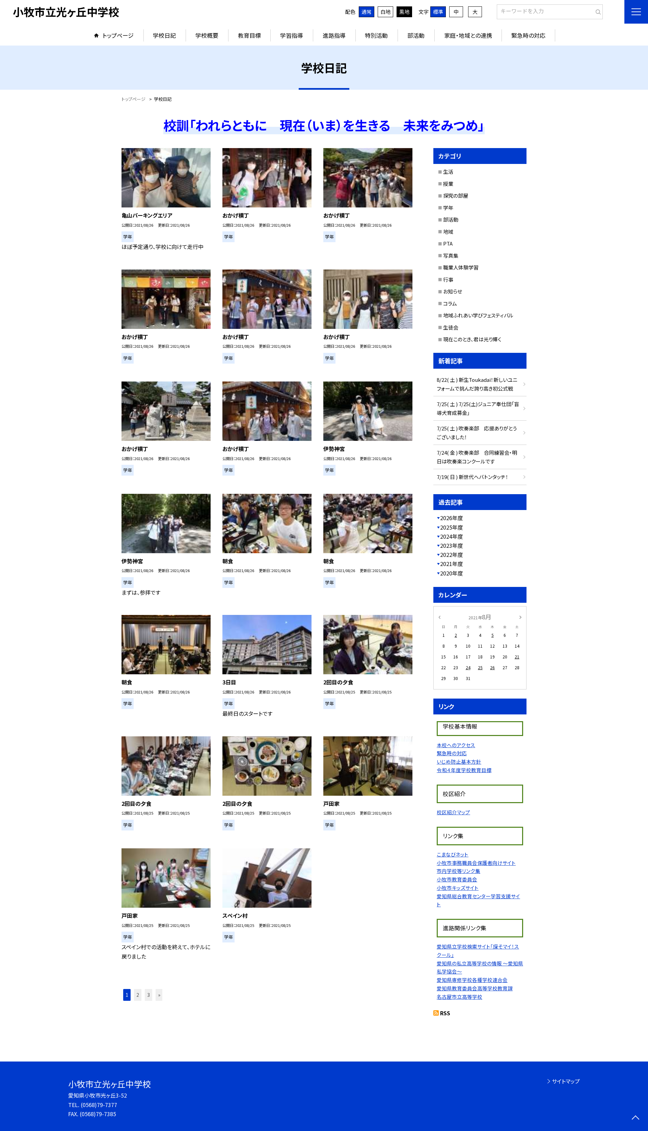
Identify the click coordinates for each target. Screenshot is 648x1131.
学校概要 (206, 35)
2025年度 (451, 527)
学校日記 (164, 35)
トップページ (118, 35)
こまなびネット (452, 854)
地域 (448, 231)
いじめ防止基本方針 (459, 761)
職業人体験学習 (461, 267)
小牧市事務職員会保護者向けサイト (476, 862)
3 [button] (148, 994)
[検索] (597, 10)
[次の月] (520, 616)
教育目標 (249, 35)
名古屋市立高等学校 (459, 996)
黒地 (404, 11)
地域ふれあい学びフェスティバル (478, 315)
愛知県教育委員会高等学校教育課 (475, 988)
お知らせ (452, 291)
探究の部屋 (455, 195)
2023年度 (451, 545)
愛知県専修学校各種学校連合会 (472, 979)
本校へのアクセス (456, 744)
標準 (438, 11)
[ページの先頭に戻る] (635, 1118)
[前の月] (439, 616)
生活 (448, 171)
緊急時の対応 (528, 35)
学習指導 (291, 35)
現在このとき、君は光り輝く (472, 339)
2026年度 (451, 518)
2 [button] (137, 994)
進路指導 (334, 35)
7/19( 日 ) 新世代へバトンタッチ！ (472, 476)
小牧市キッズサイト (458, 887)
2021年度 (451, 564)
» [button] (159, 994)
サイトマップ (566, 1081)
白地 (385, 11)
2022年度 (451, 554)
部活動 (416, 35)
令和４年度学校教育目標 (464, 769)
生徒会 (450, 327)
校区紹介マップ (453, 812)
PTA (448, 243)
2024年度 (451, 536)
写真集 (450, 255)
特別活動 (376, 35)
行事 (448, 279)
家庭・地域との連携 (468, 35)
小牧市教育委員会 (457, 879)
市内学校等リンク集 (458, 870)
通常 (366, 11)
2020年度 (451, 573)
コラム (450, 303)
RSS (445, 1013)
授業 (448, 183)
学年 (448, 207)
